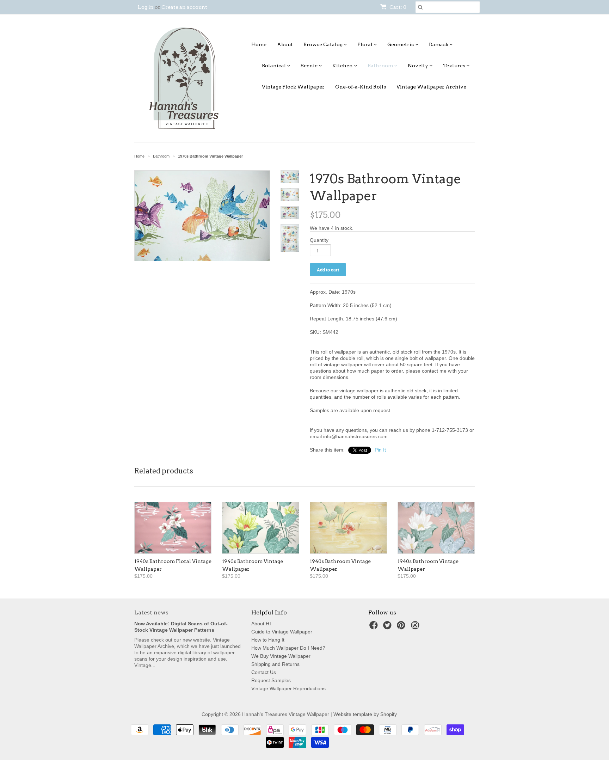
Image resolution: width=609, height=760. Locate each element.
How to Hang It (267, 640)
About (285, 44)
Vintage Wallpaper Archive (431, 87)
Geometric (401, 44)
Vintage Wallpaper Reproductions (288, 688)
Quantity (319, 240)
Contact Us (263, 672)
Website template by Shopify (365, 714)
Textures (454, 65)
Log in (146, 7)
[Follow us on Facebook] (374, 627)
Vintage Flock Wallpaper (293, 87)
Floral (365, 44)
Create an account (184, 7)
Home (258, 44)
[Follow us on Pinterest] (402, 627)
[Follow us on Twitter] (388, 627)
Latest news (151, 612)
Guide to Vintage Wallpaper (281, 632)
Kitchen (343, 65)
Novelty (418, 65)
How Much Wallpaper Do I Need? (288, 648)
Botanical (274, 65)
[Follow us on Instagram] (416, 627)
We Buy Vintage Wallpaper (280, 656)
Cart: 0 (397, 7)
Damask (439, 44)
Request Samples (271, 680)
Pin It (380, 450)
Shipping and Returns (275, 664)
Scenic (310, 65)
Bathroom (381, 65)
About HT (261, 623)
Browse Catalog (323, 44)
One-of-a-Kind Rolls (360, 87)
